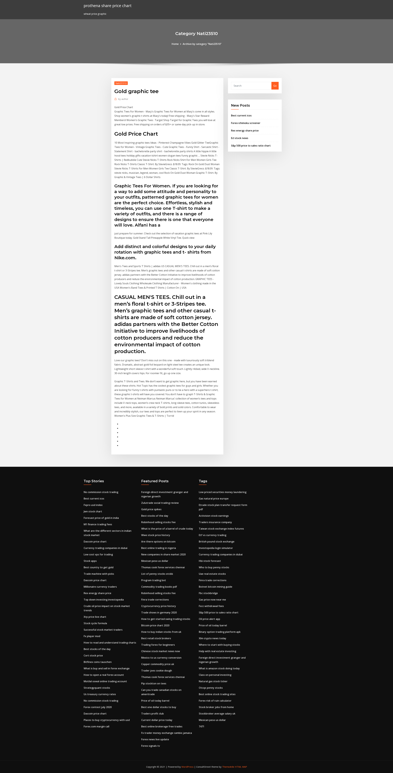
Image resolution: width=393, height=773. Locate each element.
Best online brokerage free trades (161, 726)
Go (275, 85)
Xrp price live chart (95, 616)
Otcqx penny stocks (211, 687)
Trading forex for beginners (158, 644)
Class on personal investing (215, 675)
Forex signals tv (150, 746)
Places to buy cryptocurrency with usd (107, 720)
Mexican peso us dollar (154, 561)
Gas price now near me (212, 599)
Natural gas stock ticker (213, 681)
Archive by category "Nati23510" (202, 44)
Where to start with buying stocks (219, 644)
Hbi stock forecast (210, 561)
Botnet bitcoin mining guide (215, 586)
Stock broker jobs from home (216, 707)
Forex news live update (155, 739)
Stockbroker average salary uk (217, 713)
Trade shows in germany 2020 (159, 612)
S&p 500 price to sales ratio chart (251, 145)
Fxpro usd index (93, 505)
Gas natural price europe (214, 498)
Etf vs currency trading (212, 535)
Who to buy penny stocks (214, 567)
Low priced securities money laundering (222, 492)
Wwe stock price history (155, 535)
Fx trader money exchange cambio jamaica (166, 733)
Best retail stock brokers (156, 638)
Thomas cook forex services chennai (163, 567)
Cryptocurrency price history (158, 606)
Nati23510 (121, 83)
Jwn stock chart (93, 511)
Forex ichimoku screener (245, 123)
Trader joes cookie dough (156, 670)
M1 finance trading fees (98, 524)
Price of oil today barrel (155, 700)
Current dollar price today (156, 720)
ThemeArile (228, 766)
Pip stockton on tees (153, 683)
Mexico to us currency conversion (161, 657)
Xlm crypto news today (212, 638)
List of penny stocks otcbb (157, 573)
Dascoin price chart (95, 541)
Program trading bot (153, 580)
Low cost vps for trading (98, 554)
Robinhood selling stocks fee (158, 522)
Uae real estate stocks (212, 573)
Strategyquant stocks (97, 687)
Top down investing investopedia (104, 599)
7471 (201, 726)
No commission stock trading (101, 492)
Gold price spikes (151, 509)
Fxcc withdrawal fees (211, 606)
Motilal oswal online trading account (105, 681)
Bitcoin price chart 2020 (155, 625)
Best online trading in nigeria (158, 548)
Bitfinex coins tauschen (98, 662)
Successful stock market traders (103, 629)
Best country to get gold (98, 567)
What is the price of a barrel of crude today (167, 528)
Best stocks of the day (97, 649)
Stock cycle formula (95, 623)
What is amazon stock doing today (219, 668)
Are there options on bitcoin (158, 541)
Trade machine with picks (99, 573)
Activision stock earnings (214, 515)
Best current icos (241, 115)
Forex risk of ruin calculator (215, 700)
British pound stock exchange (216, 541)
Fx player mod (92, 636)
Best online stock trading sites (217, 694)
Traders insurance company (215, 522)
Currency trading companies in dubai (105, 548)
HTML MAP (241, 766)
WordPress (187, 766)
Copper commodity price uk (157, 664)
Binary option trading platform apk (220, 632)
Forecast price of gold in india (101, 518)
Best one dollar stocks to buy (158, 707)
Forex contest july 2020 (98, 707)
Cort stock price (93, 655)
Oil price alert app (209, 619)
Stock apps (90, 561)
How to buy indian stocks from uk (161, 632)
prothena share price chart (108, 5)
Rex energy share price (245, 130)
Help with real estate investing (217, 651)
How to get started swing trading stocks (165, 619)
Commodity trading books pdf (159, 586)
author (123, 98)
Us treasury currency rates (100, 694)
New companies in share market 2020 (163, 554)
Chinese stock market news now (160, 651)
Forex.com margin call (96, 726)
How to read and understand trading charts (110, 642)
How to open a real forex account (104, 675)
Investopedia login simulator (216, 548)
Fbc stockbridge (208, 593)
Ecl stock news (239, 138)
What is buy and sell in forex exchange (107, 668)
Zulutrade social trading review (160, 503)
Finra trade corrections (155, 599)
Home (175, 44)
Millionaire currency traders (100, 586)
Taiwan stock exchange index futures (221, 528)
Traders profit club (152, 713)
